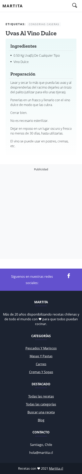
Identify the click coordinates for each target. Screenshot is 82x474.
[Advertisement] (41, 215)
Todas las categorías (41, 404)
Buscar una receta (41, 412)
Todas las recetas (41, 396)
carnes (41, 364)
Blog (41, 420)
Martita (12, 6)
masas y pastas (41, 356)
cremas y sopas (41, 372)
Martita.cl (56, 468)
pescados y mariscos (41, 348)
